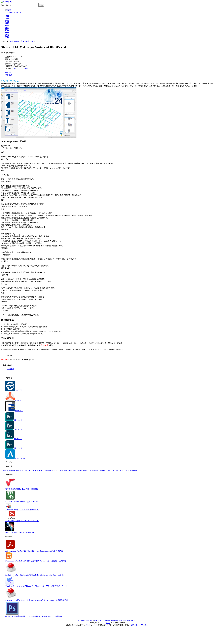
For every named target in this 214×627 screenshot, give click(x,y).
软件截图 (8, 75)
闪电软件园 (14, 41)
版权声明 (97, 620)
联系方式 (89, 620)
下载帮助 (106, 620)
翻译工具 (87, 470)
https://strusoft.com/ (21, 68)
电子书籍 (133, 470)
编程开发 (12, 470)
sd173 (108, 623)
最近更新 (122, 620)
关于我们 (81, 620)
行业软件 (29, 41)
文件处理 (80, 470)
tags (135, 620)
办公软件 (95, 470)
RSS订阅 (114, 620)
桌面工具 (118, 470)
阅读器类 (125, 470)
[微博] (8, 10)
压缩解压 (103, 470)
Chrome (88, 625)
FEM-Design (14, 81)
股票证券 (110, 470)
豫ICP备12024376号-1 (139, 625)
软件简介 (8, 73)
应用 (22, 41)
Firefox (95, 625)
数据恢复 (4, 470)
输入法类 (65, 470)
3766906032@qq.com (13, 12)
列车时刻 (50, 470)
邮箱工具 (42, 470)
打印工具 (27, 470)
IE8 (74, 625)
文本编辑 (34, 470)
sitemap (130, 620)
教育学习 (19, 470)
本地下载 (10, 369)
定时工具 (57, 470)
